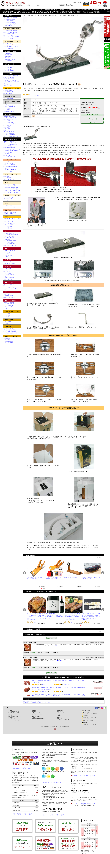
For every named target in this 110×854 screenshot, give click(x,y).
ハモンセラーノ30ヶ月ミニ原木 (11, 189)
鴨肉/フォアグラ (36, 12)
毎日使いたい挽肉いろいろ (10, 117)
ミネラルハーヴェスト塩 (94, 12)
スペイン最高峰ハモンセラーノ (89, 718)
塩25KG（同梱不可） (8, 25)
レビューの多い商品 (61, 712)
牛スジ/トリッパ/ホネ (8, 242)
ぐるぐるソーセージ (8, 163)
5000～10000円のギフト (9, 106)
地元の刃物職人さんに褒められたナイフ (31, 701)
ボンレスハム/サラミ (8, 171)
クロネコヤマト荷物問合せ (13, 719)
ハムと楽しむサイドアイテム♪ (10, 119)
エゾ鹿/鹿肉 (22, 12)
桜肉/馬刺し (6, 294)
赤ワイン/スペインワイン (9, 221)
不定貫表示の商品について (13, 711)
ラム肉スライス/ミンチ (9, 270)
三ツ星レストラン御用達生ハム (89, 717)
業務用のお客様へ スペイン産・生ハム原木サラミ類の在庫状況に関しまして (39, 9)
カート (91, 5)
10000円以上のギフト (9, 108)
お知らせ (59, 715)
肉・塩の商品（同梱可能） (10, 19)
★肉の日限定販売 (8, 61)
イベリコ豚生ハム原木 (9, 33)
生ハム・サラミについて (88, 720)
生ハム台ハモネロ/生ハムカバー (69, 15)
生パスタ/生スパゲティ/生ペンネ (11, 331)
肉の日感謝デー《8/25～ (6, 9)
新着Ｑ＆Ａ (59, 714)
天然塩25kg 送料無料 (8, 342)
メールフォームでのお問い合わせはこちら (83, 804)
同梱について (10, 717)
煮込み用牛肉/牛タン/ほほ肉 (10, 240)
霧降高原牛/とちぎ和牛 (9, 233)
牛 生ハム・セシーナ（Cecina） (11, 245)
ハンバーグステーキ (8, 155)
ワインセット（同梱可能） (10, 22)
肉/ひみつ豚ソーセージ (9, 111)
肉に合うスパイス (8, 279)
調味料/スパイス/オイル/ (74, 12)
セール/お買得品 (61, 9)
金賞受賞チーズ (86, 722)
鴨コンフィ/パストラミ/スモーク (11, 284)
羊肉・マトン (7, 276)
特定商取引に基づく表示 (37, 714)
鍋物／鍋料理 (7, 127)
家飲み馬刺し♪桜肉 (8, 67)
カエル (5, 308)
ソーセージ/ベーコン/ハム (33, 11)
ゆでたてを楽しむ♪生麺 (9, 133)
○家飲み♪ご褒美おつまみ (9, 116)
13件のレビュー (45, 691)
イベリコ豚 (6, 253)
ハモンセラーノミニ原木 (9, 184)
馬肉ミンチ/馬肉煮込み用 (9, 297)
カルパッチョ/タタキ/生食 (9, 134)
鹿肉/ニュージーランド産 (9, 263)
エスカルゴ (6, 316)
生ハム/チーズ (7, 109)
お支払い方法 (10, 714)
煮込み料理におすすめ (9, 125)
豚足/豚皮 (6, 256)
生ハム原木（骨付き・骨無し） (67, 11)
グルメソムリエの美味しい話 (63, 719)
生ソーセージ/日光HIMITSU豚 (10, 166)
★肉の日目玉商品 (8, 54)
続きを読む (54, 645)
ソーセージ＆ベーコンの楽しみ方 (90, 713)
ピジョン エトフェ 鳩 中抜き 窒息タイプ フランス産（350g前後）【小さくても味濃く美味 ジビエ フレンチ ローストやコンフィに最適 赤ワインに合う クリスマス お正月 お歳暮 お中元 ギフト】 (36, 616)
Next (102, 573)
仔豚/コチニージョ (8, 255)
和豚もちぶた (7, 252)
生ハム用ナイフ (7, 43)
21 (34, 622)
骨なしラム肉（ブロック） (10, 273)
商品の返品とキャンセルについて (15, 716)
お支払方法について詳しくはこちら (22, 768)
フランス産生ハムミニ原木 (10, 186)
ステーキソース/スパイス (9, 156)
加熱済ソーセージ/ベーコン (10, 168)
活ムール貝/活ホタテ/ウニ (9, 98)
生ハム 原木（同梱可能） (9, 21)
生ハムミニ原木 (55, 11)
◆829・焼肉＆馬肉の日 (9, 57)
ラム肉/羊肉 (29, 12)
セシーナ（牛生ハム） (9, 38)
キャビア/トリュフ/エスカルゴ (61, 12)
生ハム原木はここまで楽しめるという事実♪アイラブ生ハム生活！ (37, 702)
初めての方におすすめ (9, 78)
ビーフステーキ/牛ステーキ (10, 143)
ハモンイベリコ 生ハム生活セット (11, 32)
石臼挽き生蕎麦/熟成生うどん (10, 330)
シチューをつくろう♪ (8, 122)
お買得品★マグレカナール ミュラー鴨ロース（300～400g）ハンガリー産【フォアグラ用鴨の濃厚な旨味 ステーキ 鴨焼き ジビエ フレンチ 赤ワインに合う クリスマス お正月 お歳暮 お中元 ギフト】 (73, 616)
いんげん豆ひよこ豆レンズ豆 (10, 333)
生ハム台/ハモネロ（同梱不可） (11, 24)
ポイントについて (11, 718)
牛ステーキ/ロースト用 (9, 236)
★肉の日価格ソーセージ (9, 59)
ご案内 (33, 717)
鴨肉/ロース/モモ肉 (8, 285)
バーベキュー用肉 (8, 152)
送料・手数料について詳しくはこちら (23, 814)
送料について (10, 715)
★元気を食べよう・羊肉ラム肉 (11, 75)
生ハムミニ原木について (88, 712)
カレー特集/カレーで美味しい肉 (11, 124)
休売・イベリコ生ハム (9, 179)
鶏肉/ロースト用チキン (9, 302)
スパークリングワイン (9, 225)
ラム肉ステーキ (7, 268)
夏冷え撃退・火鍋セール (9, 70)
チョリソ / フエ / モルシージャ (10, 197)
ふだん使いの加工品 (8, 91)
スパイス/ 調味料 (7, 321)
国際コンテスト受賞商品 (9, 165)
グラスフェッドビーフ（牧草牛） (11, 234)
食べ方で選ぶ (8, 114)
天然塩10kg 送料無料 (8, 341)
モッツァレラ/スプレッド (9, 207)
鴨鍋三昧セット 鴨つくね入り (10, 289)
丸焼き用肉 (6, 153)
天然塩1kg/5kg (7, 339)
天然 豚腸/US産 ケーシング (10, 213)
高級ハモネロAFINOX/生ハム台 (11, 46)
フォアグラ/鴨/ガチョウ (9, 287)
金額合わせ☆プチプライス (10, 80)
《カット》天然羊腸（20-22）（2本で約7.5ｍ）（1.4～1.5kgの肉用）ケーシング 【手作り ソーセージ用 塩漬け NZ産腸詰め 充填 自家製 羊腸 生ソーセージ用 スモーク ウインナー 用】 (91, 616)
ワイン (11, 12)
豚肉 (18, 12)
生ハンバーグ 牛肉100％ (9, 243)
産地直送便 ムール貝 (85, 9)
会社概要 (34, 711)
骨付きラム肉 (7, 271)
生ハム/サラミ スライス (45, 11)
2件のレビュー (36, 95)
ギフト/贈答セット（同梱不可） (11, 17)
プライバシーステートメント (38, 712)
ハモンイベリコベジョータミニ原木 (12, 190)
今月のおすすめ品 (17, 9)
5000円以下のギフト (8, 105)
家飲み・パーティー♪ (8, 130)
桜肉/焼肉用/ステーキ (8, 295)
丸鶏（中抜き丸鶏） (8, 307)
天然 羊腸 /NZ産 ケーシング (10, 212)
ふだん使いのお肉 (8, 90)
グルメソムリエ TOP (30, 15)
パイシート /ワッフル (8, 328)
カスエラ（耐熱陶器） (9, 48)
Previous (24, 573)
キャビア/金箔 (7, 313)
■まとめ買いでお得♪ (8, 85)
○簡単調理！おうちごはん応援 (11, 131)
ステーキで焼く (7, 120)
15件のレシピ (67, 691)
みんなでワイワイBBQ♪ (9, 66)
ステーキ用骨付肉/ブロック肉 (10, 146)
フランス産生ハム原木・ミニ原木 (11, 36)
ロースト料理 (7, 128)
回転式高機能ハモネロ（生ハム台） (71, 577)
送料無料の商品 (9, 11)
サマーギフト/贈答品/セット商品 (98, 9)
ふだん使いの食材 (8, 93)
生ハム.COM (59, 718)
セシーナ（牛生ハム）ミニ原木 (11, 192)
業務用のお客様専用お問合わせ (38, 718)
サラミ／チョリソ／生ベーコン (82, 11)
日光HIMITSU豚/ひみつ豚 (9, 250)
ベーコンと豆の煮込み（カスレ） (11, 136)
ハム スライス (7, 176)
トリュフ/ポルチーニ (8, 315)
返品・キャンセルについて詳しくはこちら (54, 815)
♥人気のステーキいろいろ (9, 141)
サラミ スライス (7, 177)
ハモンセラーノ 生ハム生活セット (11, 30)
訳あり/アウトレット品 (9, 77)
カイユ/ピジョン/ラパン (9, 305)
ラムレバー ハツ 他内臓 (9, 274)
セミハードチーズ (8, 205)
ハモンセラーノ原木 (8, 35)
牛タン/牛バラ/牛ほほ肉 (9, 237)
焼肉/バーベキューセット (9, 147)
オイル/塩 (6, 323)
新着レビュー (60, 711)
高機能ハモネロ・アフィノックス (90, 724)
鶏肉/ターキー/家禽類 (48, 12)
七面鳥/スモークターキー (9, 303)
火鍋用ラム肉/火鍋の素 (9, 277)
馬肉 (42, 12)
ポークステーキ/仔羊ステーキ (10, 144)
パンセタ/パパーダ (8, 198)
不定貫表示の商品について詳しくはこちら (83, 776)
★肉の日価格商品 (8, 56)
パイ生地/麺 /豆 (84, 12)
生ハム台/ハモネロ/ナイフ (48, 15)
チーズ (91, 11)
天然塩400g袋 (7, 338)
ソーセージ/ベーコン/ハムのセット (12, 161)
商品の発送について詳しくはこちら (52, 782)
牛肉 (15, 12)
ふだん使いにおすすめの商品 (73, 9)
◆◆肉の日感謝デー (8, 53)
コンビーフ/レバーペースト (10, 169)
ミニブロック (7, 200)
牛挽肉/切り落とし (8, 239)
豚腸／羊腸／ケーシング (100, 11)
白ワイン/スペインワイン (9, 223)
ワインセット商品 (8, 226)
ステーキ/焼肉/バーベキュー (19, 11)
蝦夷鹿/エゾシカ (7, 261)
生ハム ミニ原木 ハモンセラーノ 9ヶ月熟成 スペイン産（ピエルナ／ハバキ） (49, 680)
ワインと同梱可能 (8, 228)
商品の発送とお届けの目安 (13, 712)
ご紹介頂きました (86, 715)
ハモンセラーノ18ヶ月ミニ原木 (11, 187)
